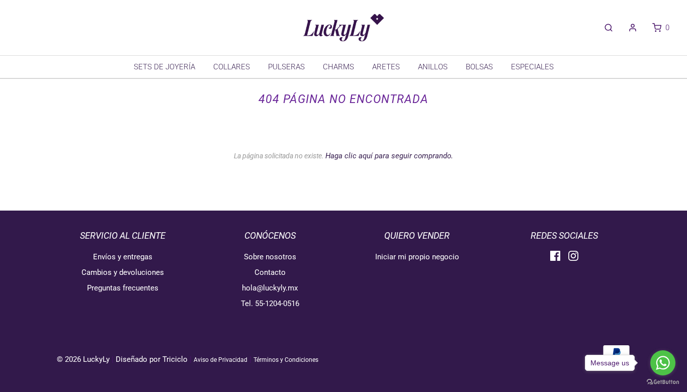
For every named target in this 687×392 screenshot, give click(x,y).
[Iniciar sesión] (628, 27)
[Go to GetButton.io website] (663, 382)
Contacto (270, 272)
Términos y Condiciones (285, 359)
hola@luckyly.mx (270, 287)
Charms (338, 66)
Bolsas (479, 66)
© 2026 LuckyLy (84, 359)
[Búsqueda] (603, 27)
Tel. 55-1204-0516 (270, 303)
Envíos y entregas (122, 256)
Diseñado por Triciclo (152, 359)
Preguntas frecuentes (122, 287)
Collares (231, 66)
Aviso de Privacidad (220, 359)
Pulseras (286, 66)
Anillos (433, 66)
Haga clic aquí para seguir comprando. (389, 155)
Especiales (532, 66)
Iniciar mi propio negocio (417, 256)
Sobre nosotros (270, 256)
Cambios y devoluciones (122, 272)
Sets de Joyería (164, 66)
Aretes (386, 66)
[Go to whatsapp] (662, 362)
